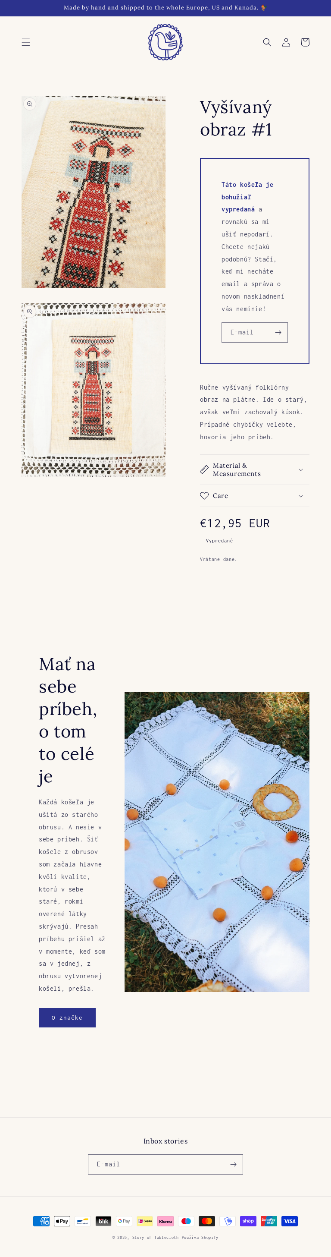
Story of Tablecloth (155, 1237)
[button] (25, 42)
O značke (67, 1017)
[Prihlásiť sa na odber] (278, 332)
